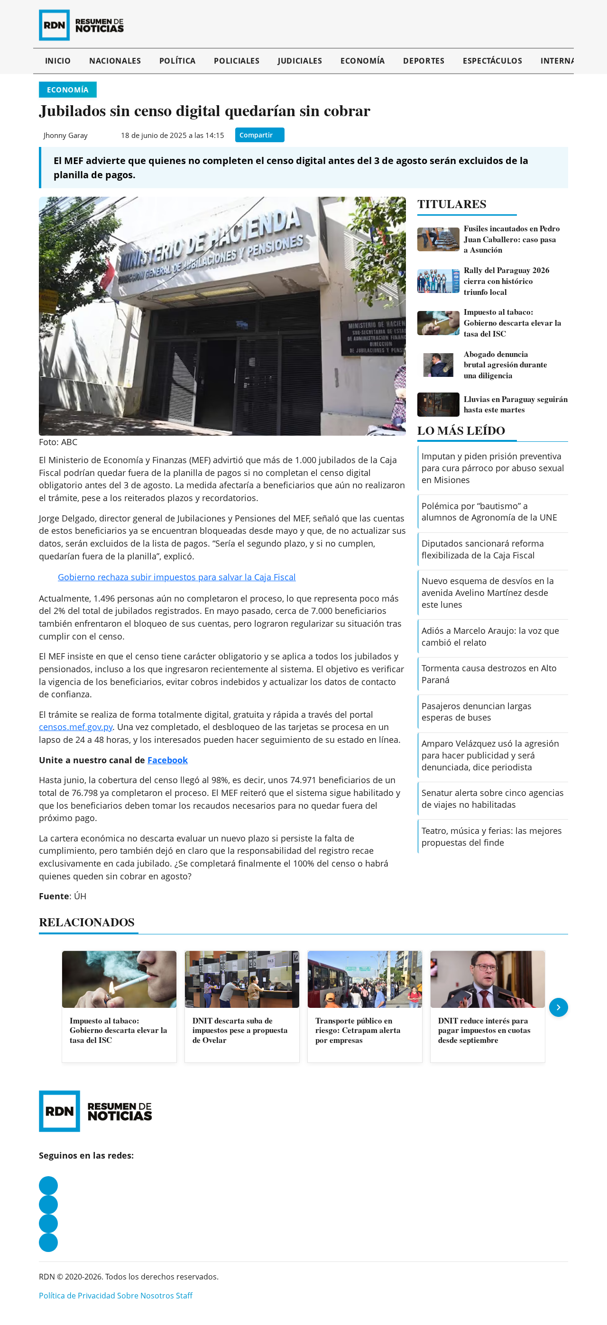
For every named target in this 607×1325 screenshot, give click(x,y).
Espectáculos (493, 60)
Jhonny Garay (66, 135)
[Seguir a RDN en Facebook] (48, 1185)
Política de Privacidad (77, 1295)
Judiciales (300, 60)
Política (177, 60)
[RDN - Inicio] (85, 25)
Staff (184, 1295)
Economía (362, 60)
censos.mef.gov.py (75, 726)
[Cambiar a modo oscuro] (556, 25)
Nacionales (115, 60)
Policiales (236, 60)
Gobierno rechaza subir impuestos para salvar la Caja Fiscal (177, 577)
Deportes (423, 60)
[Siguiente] (558, 1007)
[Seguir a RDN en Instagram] (48, 1204)
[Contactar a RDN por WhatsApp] (48, 1242)
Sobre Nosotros (145, 1295)
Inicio (58, 60)
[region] (303, 1008)
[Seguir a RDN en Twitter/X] (48, 1223)
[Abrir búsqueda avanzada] (565, 25)
